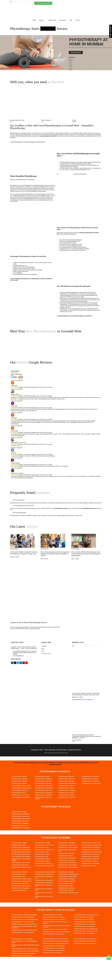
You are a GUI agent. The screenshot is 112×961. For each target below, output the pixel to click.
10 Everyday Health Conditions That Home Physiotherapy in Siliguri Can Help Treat (24, 534)
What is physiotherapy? (19, 482)
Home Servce (62, 20)
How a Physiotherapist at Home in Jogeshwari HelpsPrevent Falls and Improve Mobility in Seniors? (55, 535)
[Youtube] (26, 644)
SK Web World (64, 734)
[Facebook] (12, 644)
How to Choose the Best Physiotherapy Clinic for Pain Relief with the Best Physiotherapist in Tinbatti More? (86, 535)
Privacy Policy (46, 635)
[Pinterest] (23, 644)
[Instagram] (15, 644)
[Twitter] (18, 644)
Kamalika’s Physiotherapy (57, 731)
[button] (56, 70)
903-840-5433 (76, 52)
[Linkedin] (21, 644)
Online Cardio (52, 20)
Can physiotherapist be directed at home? (23, 487)
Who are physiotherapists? (19, 494)
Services (41, 20)
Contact (77, 20)
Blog (42, 630)
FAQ (71, 20)
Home (34, 20)
